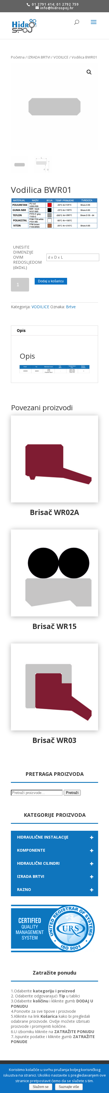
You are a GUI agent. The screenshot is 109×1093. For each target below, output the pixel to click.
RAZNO (24, 889)
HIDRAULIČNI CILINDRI (38, 863)
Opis (21, 330)
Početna (18, 57)
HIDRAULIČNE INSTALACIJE (42, 837)
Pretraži (72, 793)
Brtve (71, 306)
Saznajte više (69, 1087)
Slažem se (41, 1087)
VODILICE (60, 57)
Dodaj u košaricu (51, 281)
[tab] (54, 331)
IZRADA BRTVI (39, 57)
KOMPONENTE (31, 850)
